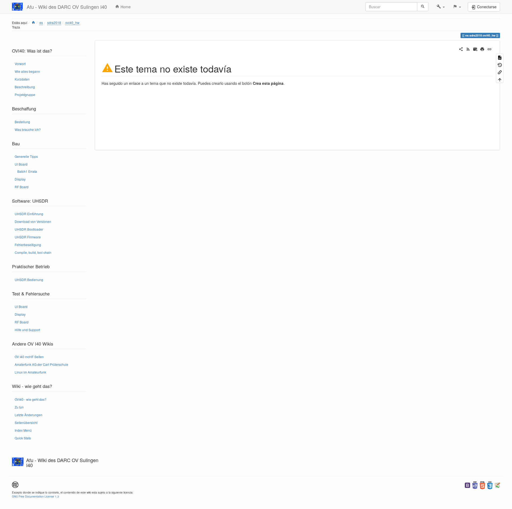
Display (20, 179)
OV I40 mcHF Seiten (29, 356)
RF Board (22, 187)
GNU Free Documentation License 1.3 (35, 496)
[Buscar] (423, 6)
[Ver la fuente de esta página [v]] (499, 57)
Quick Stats (23, 438)
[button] (441, 6)
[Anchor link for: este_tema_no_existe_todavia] (236, 68)
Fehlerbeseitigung (28, 244)
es (41, 22)
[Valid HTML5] (482, 484)
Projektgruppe (25, 94)
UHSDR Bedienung (29, 279)
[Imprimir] (482, 48)
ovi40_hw (72, 22)
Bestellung (22, 121)
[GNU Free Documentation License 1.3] (15, 484)
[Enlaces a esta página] (499, 72)
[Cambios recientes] (468, 48)
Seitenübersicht (26, 422)
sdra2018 (54, 22)
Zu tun (19, 407)
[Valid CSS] (490, 484)
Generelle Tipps (26, 156)
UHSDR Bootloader (29, 229)
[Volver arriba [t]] (499, 79)
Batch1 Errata (27, 171)
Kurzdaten (22, 79)
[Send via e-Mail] (475, 48)
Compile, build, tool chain (33, 252)
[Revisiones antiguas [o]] (499, 64)
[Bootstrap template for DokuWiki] (467, 484)
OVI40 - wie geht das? (30, 399)
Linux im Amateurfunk (30, 372)
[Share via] (461, 48)
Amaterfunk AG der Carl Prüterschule (41, 364)
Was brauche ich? (28, 129)
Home (125, 6)
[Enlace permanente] (489, 48)
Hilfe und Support (27, 329)
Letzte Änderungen (28, 414)
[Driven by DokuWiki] (497, 484)
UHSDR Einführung (29, 213)
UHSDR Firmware (28, 237)
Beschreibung (25, 87)
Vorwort (20, 63)
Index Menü (23, 430)
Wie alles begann (27, 71)
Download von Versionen (33, 221)
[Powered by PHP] (475, 484)
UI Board (21, 164)
